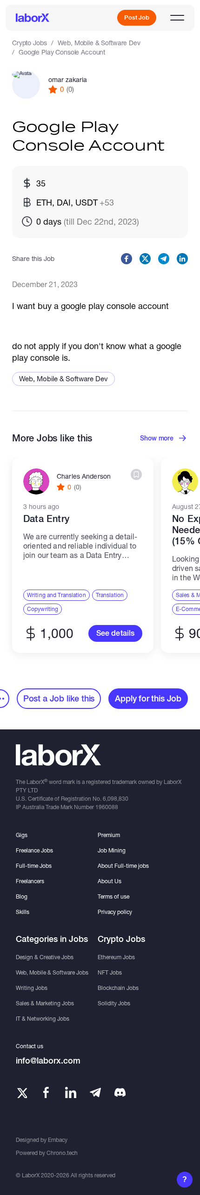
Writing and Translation (56, 594)
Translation (110, 594)
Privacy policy (115, 911)
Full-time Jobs (34, 865)
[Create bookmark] (136, 474)
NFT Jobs (110, 972)
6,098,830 (115, 798)
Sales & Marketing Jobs (45, 1003)
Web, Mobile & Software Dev (99, 43)
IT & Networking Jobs (42, 1018)
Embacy (57, 1139)
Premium (109, 834)
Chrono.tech (62, 1152)
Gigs (21, 834)
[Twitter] (21, 1092)
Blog (21, 896)
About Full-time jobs (123, 865)
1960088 (106, 807)
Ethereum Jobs (116, 957)
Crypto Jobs (29, 43)
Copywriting (42, 608)
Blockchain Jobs (118, 987)
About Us (109, 881)
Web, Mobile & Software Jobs (52, 972)
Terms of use (113, 896)
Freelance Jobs (34, 850)
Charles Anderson (84, 476)
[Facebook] (46, 1092)
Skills (22, 911)
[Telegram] (95, 1092)
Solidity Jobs (114, 1003)
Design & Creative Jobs (44, 957)
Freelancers (30, 881)
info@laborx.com (48, 1060)
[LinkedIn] (70, 1092)
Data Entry (46, 518)
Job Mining (112, 850)
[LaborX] (32, 18)
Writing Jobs (31, 987)
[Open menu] (177, 18)
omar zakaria (67, 79)
